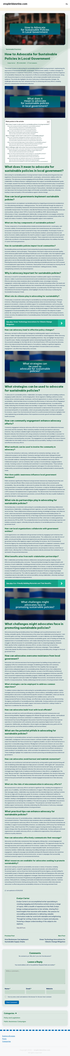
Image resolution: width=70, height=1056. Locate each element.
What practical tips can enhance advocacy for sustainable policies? (26, 158)
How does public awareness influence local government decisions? (25, 140)
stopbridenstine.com (15, 3)
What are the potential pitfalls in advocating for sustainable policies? (26, 153)
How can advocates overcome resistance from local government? (25, 149)
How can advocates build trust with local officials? (21, 152)
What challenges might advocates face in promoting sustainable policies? (27, 147)
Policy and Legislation (12, 1018)
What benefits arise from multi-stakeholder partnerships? (23, 145)
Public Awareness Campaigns (15, 1021)
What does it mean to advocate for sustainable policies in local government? (27, 124)
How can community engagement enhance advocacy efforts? (24, 137)
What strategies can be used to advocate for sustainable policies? (25, 135)
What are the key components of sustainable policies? (22, 127)
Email (29, 989)
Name (7, 989)
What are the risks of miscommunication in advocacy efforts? (24, 156)
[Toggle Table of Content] (47, 121)
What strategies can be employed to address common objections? (25, 150)
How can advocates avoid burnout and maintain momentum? (24, 155)
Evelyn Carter (23, 898)
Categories (6, 1041)
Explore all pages (8, 1036)
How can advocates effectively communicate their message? (24, 160)
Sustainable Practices (13, 49)
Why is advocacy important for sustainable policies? (22, 130)
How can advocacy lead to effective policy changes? (22, 134)
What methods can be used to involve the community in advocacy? (25, 139)
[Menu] (67, 3)
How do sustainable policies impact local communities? (22, 129)
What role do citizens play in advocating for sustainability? (23, 132)
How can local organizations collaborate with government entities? (26, 143)
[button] (21, 928)
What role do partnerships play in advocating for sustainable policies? (26, 142)
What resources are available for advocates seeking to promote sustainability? (28, 161)
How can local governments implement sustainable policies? (23, 126)
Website (49, 989)
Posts (4, 1039)
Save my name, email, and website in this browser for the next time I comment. (30, 997)
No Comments (33, 63)
